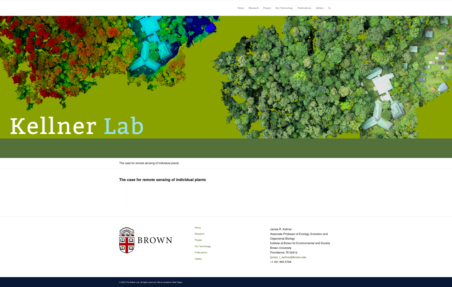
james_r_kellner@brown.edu (288, 257)
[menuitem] (329, 8)
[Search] (329, 8)
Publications (304, 8)
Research (254, 8)
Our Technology (284, 8)
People (267, 8)
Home (241, 8)
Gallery (320, 8)
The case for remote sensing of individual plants (149, 163)
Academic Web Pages (172, 282)
